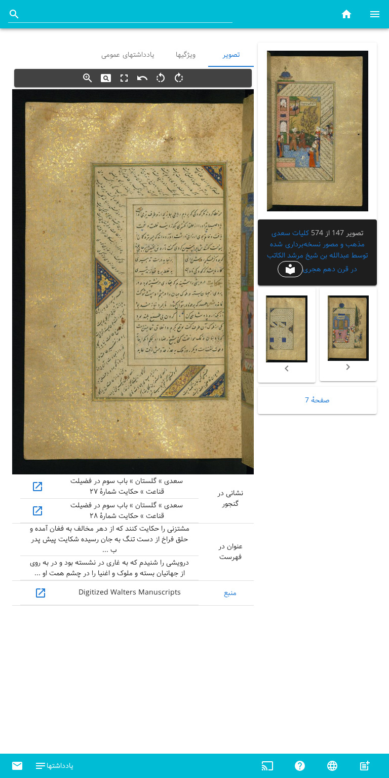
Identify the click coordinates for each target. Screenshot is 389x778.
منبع (230, 593)
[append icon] (14, 14)
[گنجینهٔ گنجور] (346, 14)
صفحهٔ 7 (317, 400)
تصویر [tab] (231, 54)
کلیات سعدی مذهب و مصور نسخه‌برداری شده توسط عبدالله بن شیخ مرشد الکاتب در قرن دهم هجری (317, 251)
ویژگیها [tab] (186, 54)
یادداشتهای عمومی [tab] (127, 54)
